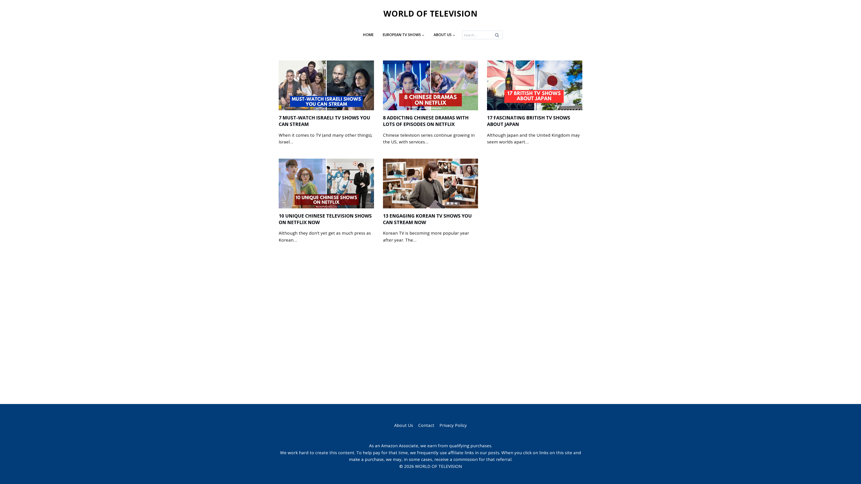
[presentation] (326, 85)
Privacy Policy (453, 425)
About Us (403, 425)
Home (368, 34)
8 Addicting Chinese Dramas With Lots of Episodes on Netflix (426, 121)
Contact (426, 425)
